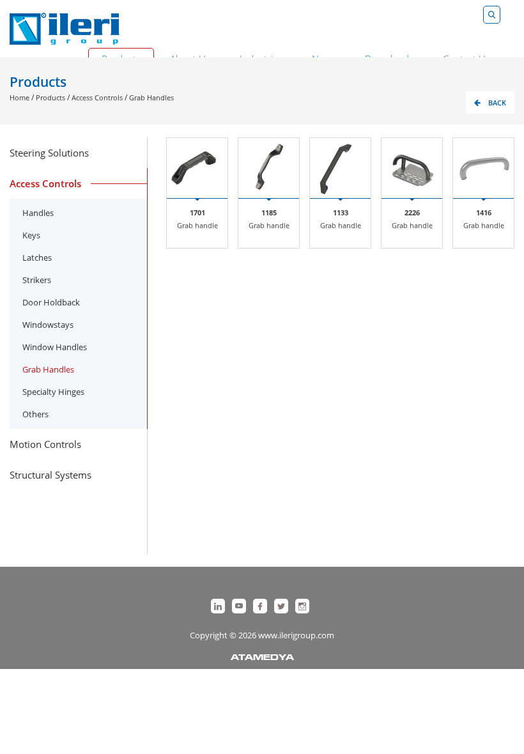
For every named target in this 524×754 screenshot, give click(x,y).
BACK (497, 102)
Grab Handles (151, 97)
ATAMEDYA (262, 658)
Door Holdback (51, 302)
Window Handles (54, 347)
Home (19, 97)
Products (50, 97)
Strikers (36, 280)
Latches (37, 257)
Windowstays (47, 324)
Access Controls (97, 97)
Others (35, 414)
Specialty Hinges (53, 391)
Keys (31, 235)
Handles (38, 213)
